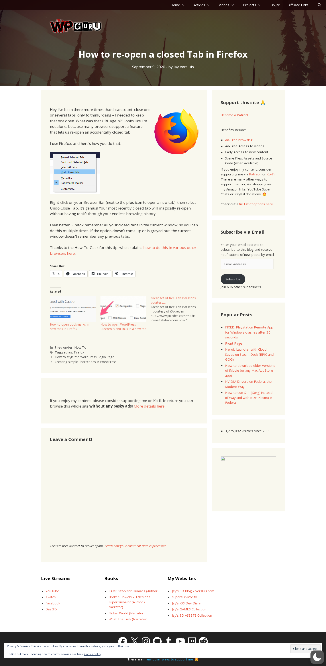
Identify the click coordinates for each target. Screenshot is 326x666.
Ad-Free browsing (239, 140)
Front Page (233, 343)
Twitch (50, 597)
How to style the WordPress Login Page (84, 357)
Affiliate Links (298, 5)
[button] (317, 657)
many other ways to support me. (168, 659)
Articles (199, 5)
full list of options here (256, 204)
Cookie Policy (92, 654)
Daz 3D (51, 609)
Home (175, 5)
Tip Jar (275, 5)
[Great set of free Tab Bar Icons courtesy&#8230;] (176, 309)
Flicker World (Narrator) (127, 613)
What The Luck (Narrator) (128, 619)
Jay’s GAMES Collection (189, 609)
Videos (224, 5)
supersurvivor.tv (184, 597)
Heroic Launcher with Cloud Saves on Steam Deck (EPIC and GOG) (249, 354)
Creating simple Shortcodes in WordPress (85, 362)
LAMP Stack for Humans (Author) (134, 591)
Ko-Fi (271, 174)
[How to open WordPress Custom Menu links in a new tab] (123, 309)
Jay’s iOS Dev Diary (186, 603)
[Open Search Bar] (319, 5)
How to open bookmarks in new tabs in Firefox (69, 326)
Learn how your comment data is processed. (136, 546)
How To (80, 347)
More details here (149, 406)
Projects (249, 5)
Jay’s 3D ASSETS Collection (192, 615)
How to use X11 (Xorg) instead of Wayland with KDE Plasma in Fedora (249, 397)
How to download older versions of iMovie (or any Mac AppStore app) (250, 370)
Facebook (52, 603)
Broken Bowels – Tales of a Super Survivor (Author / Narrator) (129, 602)
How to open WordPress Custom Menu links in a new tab (123, 326)
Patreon (255, 174)
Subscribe (233, 279)
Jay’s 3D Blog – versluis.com (193, 591)
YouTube (52, 591)
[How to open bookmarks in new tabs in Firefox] (73, 309)
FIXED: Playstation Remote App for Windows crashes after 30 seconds (249, 332)
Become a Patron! (234, 115)
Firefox (79, 352)
